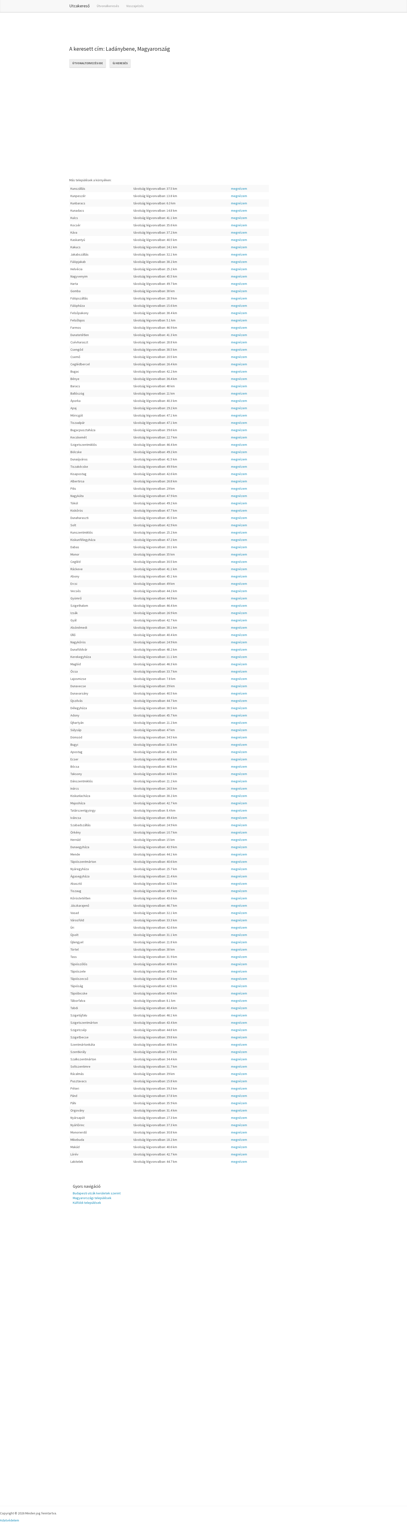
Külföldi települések (87, 1203)
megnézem (239, 188)
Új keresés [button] (120, 63)
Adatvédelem (9, 1520)
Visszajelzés (135, 6)
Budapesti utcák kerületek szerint (97, 1193)
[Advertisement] (155, 28)
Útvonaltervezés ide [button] (87, 63)
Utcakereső (79, 5)
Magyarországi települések (92, 1198)
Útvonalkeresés (108, 6)
